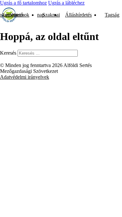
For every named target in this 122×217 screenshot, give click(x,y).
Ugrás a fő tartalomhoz (23, 3)
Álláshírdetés (78, 15)
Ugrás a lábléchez (66, 3)
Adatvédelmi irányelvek (24, 77)
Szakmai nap (48, 15)
